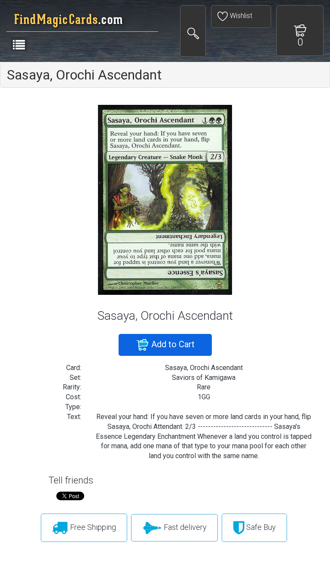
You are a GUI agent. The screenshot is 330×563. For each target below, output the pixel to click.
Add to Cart (172, 344)
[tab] (165, 74)
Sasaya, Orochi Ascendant (84, 75)
